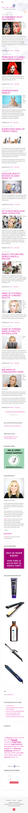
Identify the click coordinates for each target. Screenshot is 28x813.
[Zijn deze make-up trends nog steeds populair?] (12, 140)
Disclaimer (8, 800)
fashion (9, 739)
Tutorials (12, 7)
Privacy (14, 800)
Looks (11, 50)
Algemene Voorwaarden (14, 802)
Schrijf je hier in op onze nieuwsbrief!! (12, 426)
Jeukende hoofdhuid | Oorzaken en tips (15, 716)
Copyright (19, 800)
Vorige (9, 411)
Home (3, 7)
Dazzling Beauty (20, 804)
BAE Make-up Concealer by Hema (12, 370)
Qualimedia (17, 805)
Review (12, 407)
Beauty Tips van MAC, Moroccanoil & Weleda (13, 256)
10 (17, 411)
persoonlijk (20, 753)
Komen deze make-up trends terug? (13, 130)
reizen (10, 755)
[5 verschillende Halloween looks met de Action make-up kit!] (12, 28)
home (18, 746)
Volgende (20, 411)
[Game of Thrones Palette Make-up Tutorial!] (12, 306)
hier (7, 536)
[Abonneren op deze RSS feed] (25, 12)
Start (6, 411)
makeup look (16, 750)
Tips (11, 122)
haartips (16, 742)
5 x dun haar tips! (10, 705)
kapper (22, 746)
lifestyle (17, 748)
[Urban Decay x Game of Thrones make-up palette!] (12, 342)
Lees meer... (17, 50)
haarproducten (8, 742)
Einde (23, 411)
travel (20, 755)
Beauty (11, 204)
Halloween (14, 746)
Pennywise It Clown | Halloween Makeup (13, 58)
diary (5, 740)
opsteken (13, 752)
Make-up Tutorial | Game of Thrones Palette (12, 295)
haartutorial (16, 744)
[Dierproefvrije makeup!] (12, 101)
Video (5, 519)
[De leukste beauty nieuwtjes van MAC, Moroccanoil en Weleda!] (12, 267)
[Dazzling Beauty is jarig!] (12, 186)
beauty (9, 738)
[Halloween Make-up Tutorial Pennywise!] (12, 68)
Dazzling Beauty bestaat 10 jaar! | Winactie (11, 175)
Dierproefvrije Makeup (10, 91)
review (15, 755)
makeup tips (7, 752)
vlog (17, 757)
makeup (8, 751)
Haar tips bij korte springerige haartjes (15, 711)
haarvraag (7, 746)
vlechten (13, 757)
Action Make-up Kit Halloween (12, 18)
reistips (6, 755)
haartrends (7, 744)
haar (14, 740)
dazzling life (21, 737)
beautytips (15, 737)
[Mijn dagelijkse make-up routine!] (12, 222)
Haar (7, 7)
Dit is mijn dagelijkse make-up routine (13, 212)
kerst (11, 748)
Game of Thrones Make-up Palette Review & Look (11, 331)
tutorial (7, 757)
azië (5, 737)
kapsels (7, 748)
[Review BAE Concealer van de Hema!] (12, 380)
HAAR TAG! (10, 694)
